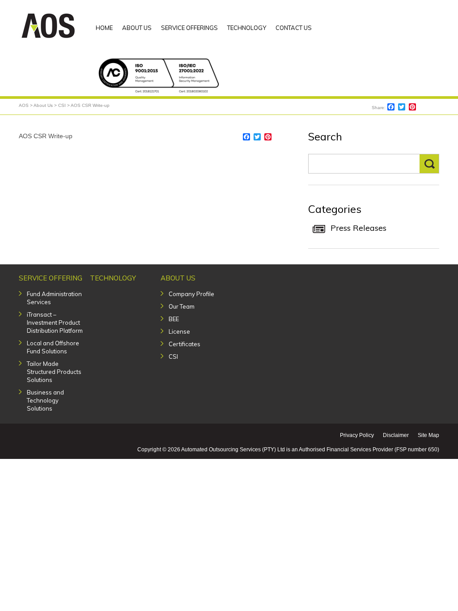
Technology (113, 278)
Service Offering (50, 278)
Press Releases (358, 228)
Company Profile (191, 293)
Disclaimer (396, 435)
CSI (173, 356)
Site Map (428, 435)
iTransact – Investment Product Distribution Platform (55, 322)
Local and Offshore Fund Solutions (53, 347)
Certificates (184, 344)
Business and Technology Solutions (45, 400)
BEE (174, 318)
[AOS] (48, 25)
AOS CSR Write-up (45, 136)
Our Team (182, 306)
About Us (178, 278)
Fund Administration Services (54, 298)
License (179, 331)
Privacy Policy (357, 435)
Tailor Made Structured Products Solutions (54, 371)
